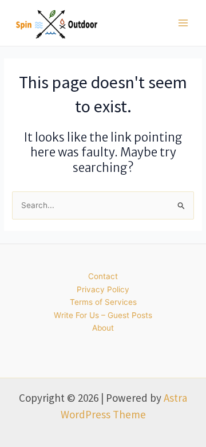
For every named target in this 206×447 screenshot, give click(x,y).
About (103, 327)
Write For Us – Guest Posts (103, 315)
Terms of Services (103, 302)
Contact (103, 276)
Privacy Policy (103, 289)
